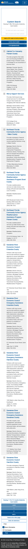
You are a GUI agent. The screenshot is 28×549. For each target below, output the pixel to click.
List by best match (14, 42)
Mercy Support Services (15, 94)
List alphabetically (14, 45)
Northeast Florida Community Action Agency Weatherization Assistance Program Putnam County (16, 214)
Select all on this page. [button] (14, 517)
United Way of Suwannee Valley (10, 547)
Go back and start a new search (15, 30)
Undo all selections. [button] (14, 520)
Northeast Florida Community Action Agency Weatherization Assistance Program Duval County (16, 177)
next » (14, 514)
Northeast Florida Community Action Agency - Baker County (16, 132)
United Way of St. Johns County (15, 545)
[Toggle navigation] (24, 2)
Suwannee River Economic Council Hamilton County (13, 460)
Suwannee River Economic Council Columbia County (13, 247)
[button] (26, 42)
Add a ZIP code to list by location (14, 38)
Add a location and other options (14, 34)
